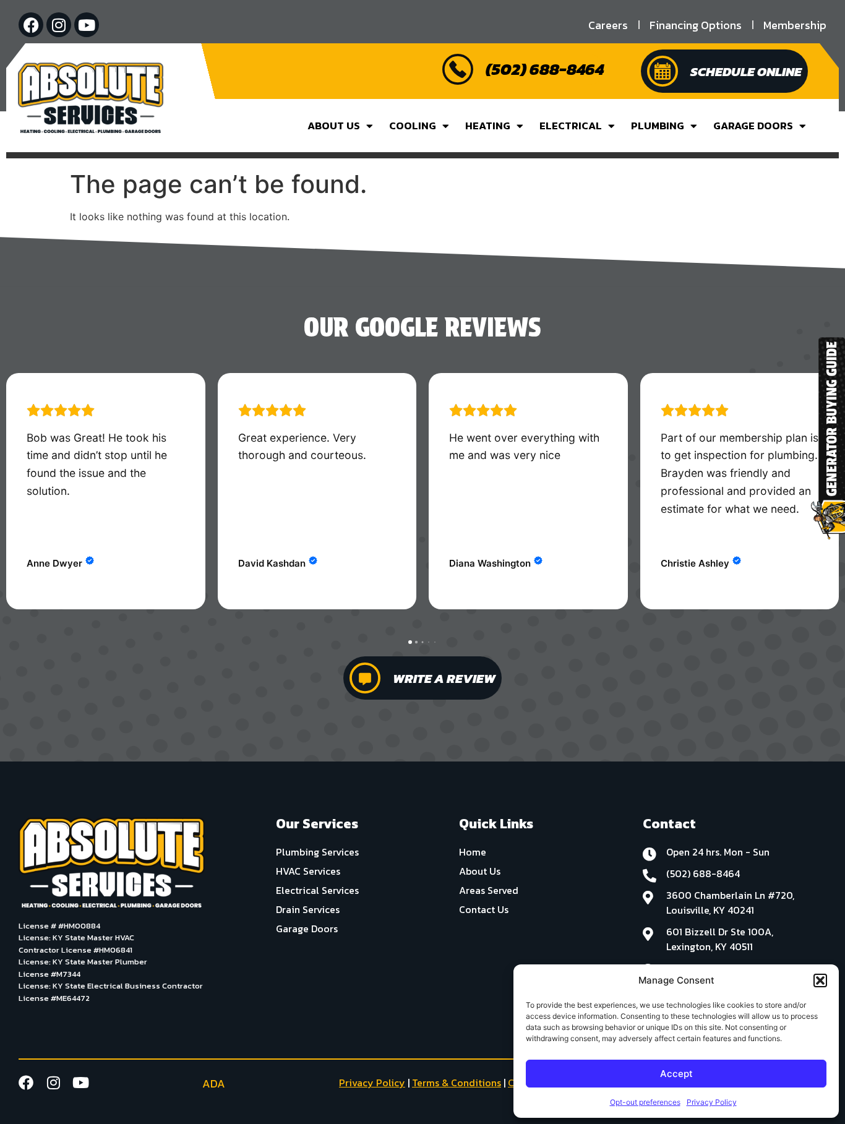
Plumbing (657, 126)
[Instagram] (58, 24)
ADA (213, 1083)
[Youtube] (86, 24)
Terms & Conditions (456, 1082)
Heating (487, 126)
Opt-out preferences (645, 1102)
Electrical (570, 126)
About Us (333, 126)
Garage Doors (753, 126)
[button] (820, 980)
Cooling (412, 126)
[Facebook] (31, 24)
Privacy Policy (712, 1102)
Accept (676, 1073)
